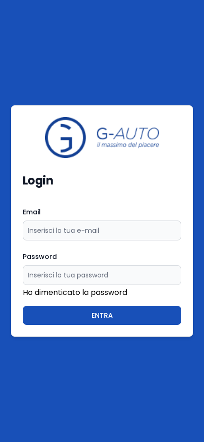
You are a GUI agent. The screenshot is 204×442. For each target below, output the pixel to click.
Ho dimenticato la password (75, 292)
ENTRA (102, 315)
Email (32, 212)
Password (40, 256)
